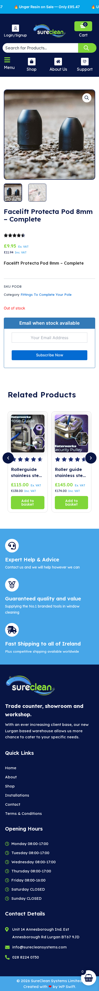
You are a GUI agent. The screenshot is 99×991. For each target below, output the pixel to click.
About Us (58, 69)
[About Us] (58, 61)
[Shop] (32, 61)
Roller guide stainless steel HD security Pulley (27, 473)
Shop (32, 69)
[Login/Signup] (15, 28)
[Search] (87, 48)
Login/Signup (15, 35)
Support (85, 69)
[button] (86, 97)
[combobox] (40, 48)
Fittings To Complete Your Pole (46, 294)
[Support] (85, 61)
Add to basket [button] (27, 503)
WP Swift (67, 986)
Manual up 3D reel (70, 472)
